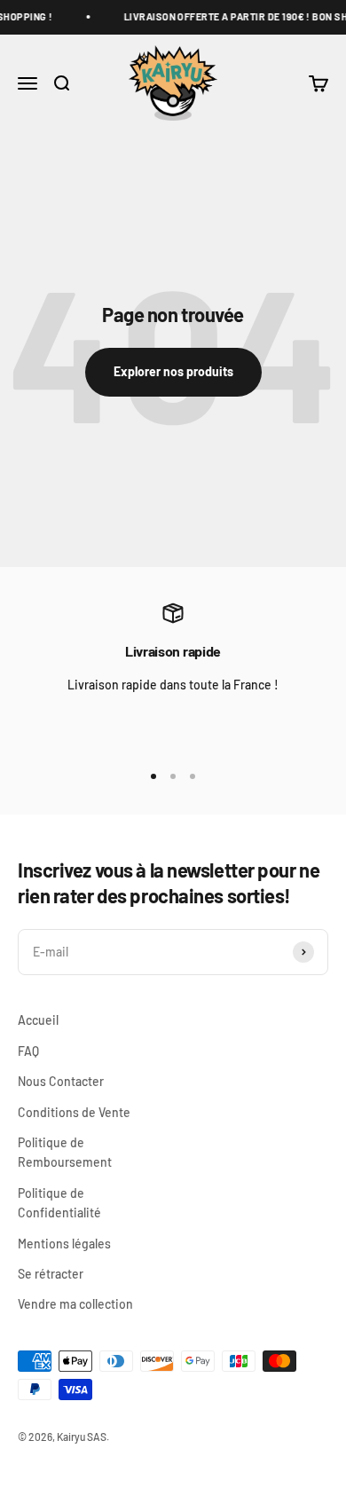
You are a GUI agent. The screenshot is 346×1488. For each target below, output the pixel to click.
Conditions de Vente (74, 1112)
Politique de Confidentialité (59, 1202)
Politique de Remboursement (65, 1152)
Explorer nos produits (173, 371)
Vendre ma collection (75, 1303)
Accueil (38, 1019)
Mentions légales (64, 1243)
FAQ (28, 1051)
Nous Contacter (61, 1081)
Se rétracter (50, 1273)
